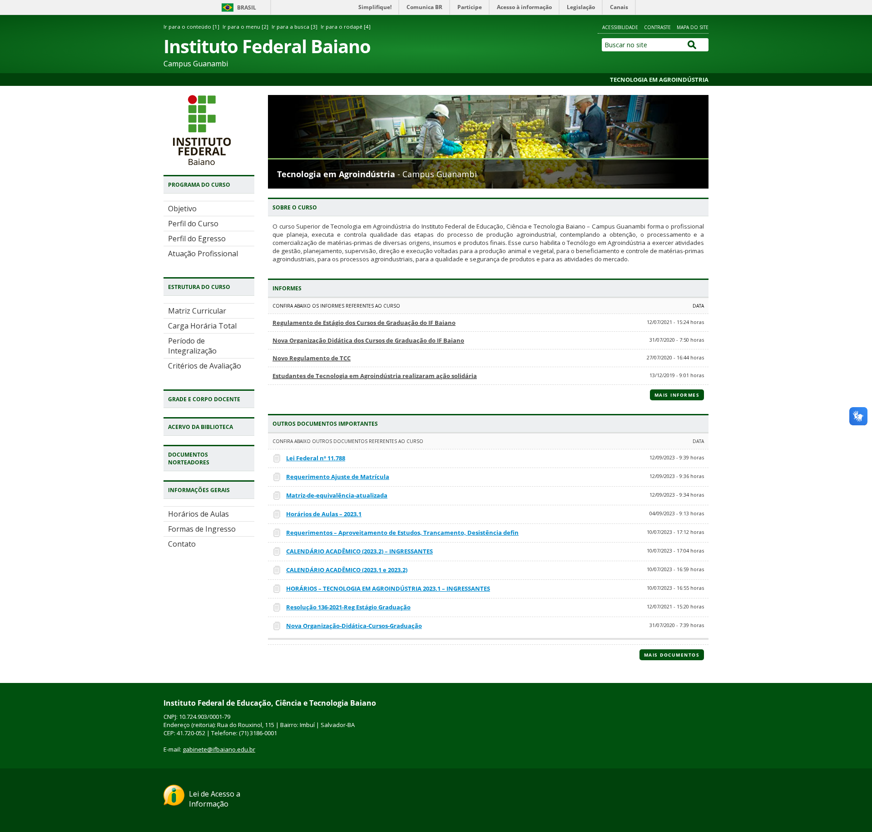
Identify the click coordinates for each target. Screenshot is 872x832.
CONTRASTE (657, 27)
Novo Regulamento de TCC (311, 358)
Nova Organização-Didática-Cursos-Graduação (354, 626)
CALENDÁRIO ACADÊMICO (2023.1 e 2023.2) (346, 570)
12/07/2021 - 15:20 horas (675, 606)
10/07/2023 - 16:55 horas (675, 587)
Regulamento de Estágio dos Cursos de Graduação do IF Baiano (364, 323)
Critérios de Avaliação (204, 366)
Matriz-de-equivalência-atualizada (336, 495)
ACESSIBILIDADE (620, 27)
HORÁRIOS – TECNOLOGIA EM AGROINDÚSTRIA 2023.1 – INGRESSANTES (388, 588)
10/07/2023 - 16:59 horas (675, 569)
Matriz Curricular (197, 311)
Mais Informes (677, 395)
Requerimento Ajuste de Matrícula (337, 477)
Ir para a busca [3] (294, 26)
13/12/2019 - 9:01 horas (676, 375)
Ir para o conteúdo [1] (191, 26)
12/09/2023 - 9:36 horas (676, 476)
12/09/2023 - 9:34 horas (676, 494)
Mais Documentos (672, 655)
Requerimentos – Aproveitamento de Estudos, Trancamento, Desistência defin (402, 532)
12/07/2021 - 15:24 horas (675, 322)
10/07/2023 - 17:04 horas (675, 550)
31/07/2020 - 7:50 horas (676, 339)
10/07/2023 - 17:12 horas (675, 531)
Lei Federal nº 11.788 (315, 458)
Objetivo (182, 209)
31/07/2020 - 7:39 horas (676, 625)
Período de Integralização (192, 346)
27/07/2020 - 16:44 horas (675, 357)
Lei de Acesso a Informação (214, 799)
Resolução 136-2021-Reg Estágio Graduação (348, 607)
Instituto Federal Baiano (267, 46)
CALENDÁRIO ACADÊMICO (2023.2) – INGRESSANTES (359, 551)
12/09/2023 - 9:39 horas (676, 457)
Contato (182, 544)
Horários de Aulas (198, 514)
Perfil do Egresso (197, 239)
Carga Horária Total (202, 326)
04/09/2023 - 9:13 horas (676, 513)
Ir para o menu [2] (245, 26)
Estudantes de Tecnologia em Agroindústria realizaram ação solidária (374, 376)
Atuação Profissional (203, 254)
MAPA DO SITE (692, 27)
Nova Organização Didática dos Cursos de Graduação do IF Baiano (368, 340)
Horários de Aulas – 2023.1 (324, 514)
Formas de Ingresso (202, 529)
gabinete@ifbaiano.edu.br (219, 749)
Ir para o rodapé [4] (346, 26)
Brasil (246, 7)
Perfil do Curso (193, 224)
